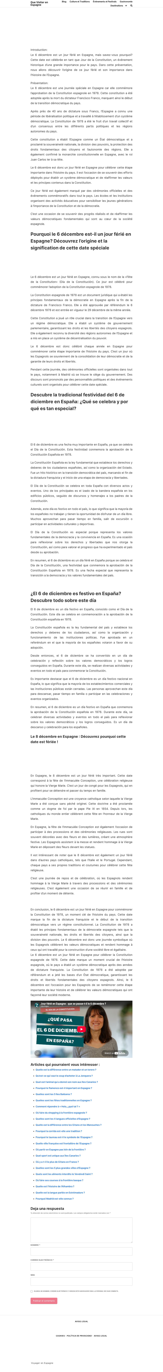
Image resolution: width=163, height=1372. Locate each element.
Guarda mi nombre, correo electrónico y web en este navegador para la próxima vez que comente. (76, 1291)
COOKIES (60, 1336)
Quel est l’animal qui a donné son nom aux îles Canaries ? (67, 1082)
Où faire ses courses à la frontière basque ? (59, 1180)
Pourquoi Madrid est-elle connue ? (55, 1198)
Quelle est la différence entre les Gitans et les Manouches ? (68, 1125)
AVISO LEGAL (81, 1321)
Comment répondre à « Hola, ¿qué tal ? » (58, 1106)
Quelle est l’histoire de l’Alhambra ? (55, 1186)
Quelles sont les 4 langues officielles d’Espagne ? (63, 1118)
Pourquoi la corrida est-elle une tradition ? (59, 1131)
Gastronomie (126, 1)
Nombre (35, 1245)
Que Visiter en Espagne (39, 3)
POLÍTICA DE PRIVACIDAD (79, 1336)
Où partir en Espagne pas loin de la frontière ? (61, 1149)
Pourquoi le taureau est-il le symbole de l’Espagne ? (64, 1137)
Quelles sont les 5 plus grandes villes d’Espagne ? (63, 1168)
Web (33, 1275)
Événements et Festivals (105, 1)
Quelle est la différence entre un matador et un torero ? (66, 1069)
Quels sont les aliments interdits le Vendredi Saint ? (64, 1174)
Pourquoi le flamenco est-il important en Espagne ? (64, 1088)
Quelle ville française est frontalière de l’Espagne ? (63, 1143)
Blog (64, 1)
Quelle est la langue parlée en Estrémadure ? (60, 1192)
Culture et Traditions (80, 1)
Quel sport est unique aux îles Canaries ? (58, 1155)
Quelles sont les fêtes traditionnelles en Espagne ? (64, 1100)
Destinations (117, 5)
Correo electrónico (42, 1260)
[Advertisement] (81, 26)
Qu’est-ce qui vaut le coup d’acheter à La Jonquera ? (64, 1075)
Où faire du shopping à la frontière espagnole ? (61, 1112)
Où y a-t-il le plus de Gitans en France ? (57, 1162)
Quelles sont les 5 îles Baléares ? (54, 1094)
